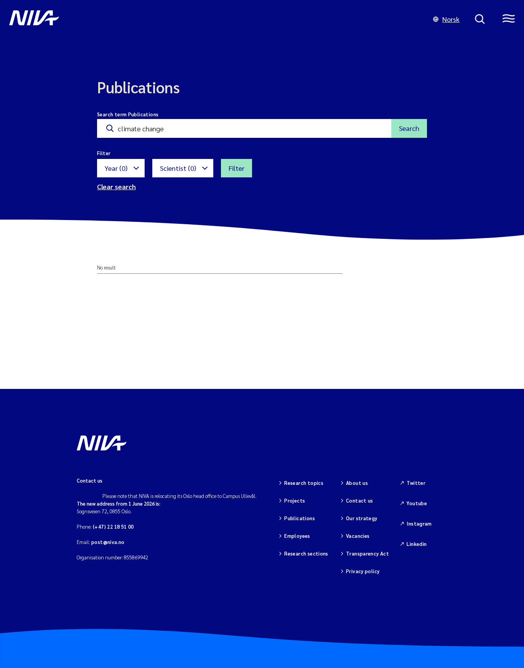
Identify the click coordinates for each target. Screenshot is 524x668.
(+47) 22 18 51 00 (113, 526)
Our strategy (361, 518)
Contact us (359, 500)
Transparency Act (367, 553)
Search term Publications (127, 114)
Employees (297, 535)
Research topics (303, 483)
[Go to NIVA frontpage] (213, 19)
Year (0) (116, 168)
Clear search (116, 186)
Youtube (417, 503)
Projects (294, 500)
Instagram (419, 523)
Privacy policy (362, 571)
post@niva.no (108, 542)
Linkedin (417, 544)
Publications (299, 518)
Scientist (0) (178, 168)
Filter (236, 168)
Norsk (451, 19)
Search (409, 128)
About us (357, 483)
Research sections (306, 553)
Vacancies (358, 535)
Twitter (416, 483)
